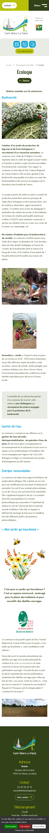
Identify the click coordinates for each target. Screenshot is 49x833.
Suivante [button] (44, 120)
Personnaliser (39, 826)
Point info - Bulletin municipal (24, 815)
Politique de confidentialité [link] (24, 830)
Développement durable (25, 65)
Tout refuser (25, 826)
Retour (26, 80)
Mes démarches (24, 51)
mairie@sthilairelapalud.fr (24, 790)
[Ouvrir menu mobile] (44, 5)
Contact (7, 5)
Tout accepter (10, 826)
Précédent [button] (5, 120)
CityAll (24, 811)
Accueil (8, 65)
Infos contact (22, 797)
